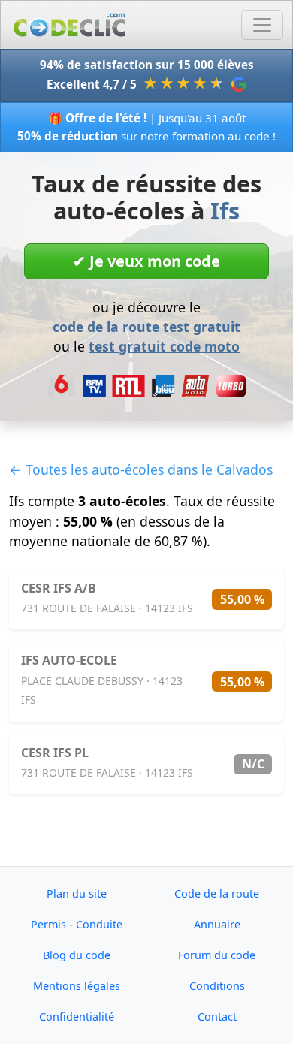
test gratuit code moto (164, 346)
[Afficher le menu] (262, 25)
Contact (217, 1016)
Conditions (217, 986)
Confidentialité (76, 1016)
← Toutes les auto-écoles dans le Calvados (141, 469)
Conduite (99, 924)
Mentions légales (76, 986)
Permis (48, 924)
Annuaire (217, 924)
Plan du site (77, 893)
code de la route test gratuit (146, 327)
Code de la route (216, 893)
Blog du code (76, 955)
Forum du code (216, 955)
